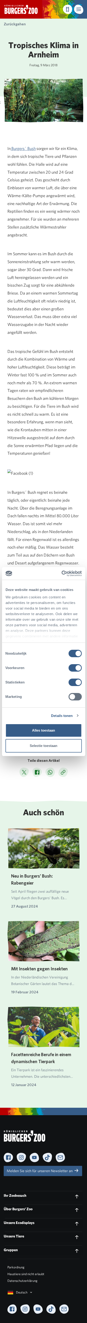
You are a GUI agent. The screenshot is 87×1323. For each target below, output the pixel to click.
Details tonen (62, 716)
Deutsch (21, 1292)
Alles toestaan (43, 730)
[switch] (75, 668)
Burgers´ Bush (23, 148)
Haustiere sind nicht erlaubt (25, 1274)
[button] (78, 9)
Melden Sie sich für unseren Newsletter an (40, 1170)
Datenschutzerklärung (22, 1281)
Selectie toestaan (43, 746)
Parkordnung (15, 1267)
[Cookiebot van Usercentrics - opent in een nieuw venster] (62, 573)
